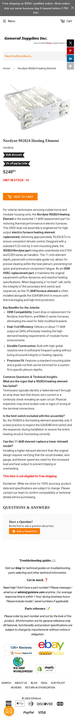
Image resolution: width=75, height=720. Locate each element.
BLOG (34, 682)
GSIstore (36, 698)
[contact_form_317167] (9, 711)
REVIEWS (16, 687)
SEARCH (6, 682)
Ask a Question (26, 531)
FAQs (44, 682)
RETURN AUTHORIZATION (40, 687)
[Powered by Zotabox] (70, 66)
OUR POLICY (58, 682)
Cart (69, 21)
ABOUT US (21, 682)
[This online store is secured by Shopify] (45, 672)
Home (6, 68)
